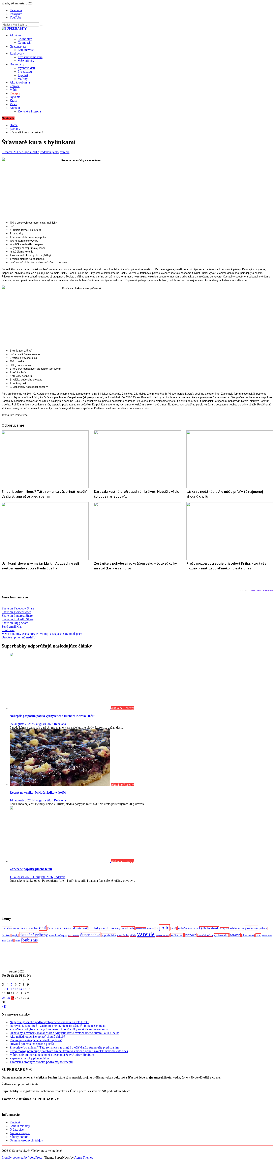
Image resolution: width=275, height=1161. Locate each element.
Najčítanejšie (18, 46)
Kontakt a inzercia (29, 111)
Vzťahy (23, 78)
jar (156, 928)
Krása (13, 100)
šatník (10, 940)
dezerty (52, 928)
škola (17, 940)
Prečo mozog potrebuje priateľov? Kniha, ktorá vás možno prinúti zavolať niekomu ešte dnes (69, 1051)
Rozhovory (17, 53)
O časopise (17, 1129)
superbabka (108, 935)
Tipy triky (24, 75)
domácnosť (80, 928)
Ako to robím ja (20, 82)
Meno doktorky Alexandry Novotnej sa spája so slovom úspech (42, 633)
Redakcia (46, 152)
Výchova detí (26, 68)
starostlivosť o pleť (58, 935)
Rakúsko (6, 935)
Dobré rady (17, 64)
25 (8, 997)
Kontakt (15, 107)
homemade (141, 929)
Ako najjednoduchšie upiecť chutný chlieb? (37, 1036)
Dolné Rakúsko (64, 928)
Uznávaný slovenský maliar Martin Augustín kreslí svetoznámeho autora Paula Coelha (64, 1033)
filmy (117, 928)
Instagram (16, 13)
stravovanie (73, 935)
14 (20, 989)
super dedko (123, 935)
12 (12, 989)
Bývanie (15, 97)
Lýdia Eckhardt (209, 928)
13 (16, 989)
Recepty (15, 93)
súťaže (133, 935)
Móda (13, 89)
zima (258, 935)
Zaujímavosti (26, 50)
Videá (13, 104)
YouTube (15, 17)
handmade (127, 928)
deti (43, 927)
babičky (7, 928)
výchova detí (221, 935)
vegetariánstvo (162, 935)
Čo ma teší (24, 42)
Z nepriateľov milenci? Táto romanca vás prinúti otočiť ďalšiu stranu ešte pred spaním (64, 1047)
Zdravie (15, 86)
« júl (4, 1006)
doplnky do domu (101, 928)
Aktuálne (15, 35)
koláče (182, 928)
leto (190, 928)
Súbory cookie (19, 1136)
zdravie (235, 935)
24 (3, 997)
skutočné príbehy (34, 934)
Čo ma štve (25, 39)
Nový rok (224, 929)
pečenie (251, 928)
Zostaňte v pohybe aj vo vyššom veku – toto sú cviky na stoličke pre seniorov (59, 1029)
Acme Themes (83, 1157)
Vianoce (190, 935)
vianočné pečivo (205, 935)
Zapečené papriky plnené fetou (31, 869)
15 (24, 989)
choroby (32, 928)
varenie (64, 152)
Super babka (90, 934)
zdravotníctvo (248, 935)
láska (195, 928)
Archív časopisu (20, 1133)
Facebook (16, 10)
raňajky (15, 935)
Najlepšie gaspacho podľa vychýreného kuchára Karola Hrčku (52, 716)
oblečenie (237, 928)
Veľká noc (177, 935)
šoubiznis (29, 939)
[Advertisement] (122, 899)
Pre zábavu (25, 71)
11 (8, 989)
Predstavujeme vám (30, 57)
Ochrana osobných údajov (26, 1140)
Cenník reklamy (20, 1126)
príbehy (263, 928)
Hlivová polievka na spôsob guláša (32, 1044)
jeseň (173, 928)
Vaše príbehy (26, 60)
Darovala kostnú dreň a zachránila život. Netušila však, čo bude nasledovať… (59, 1025)
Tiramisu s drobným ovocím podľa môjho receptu (41, 1062)
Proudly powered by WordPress (22, 1157)
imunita (150, 928)
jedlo (55, 152)
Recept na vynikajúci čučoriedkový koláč (38, 792)
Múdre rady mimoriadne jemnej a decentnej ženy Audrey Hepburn (52, 1054)
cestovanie (19, 928)
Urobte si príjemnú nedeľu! (19, 637)
